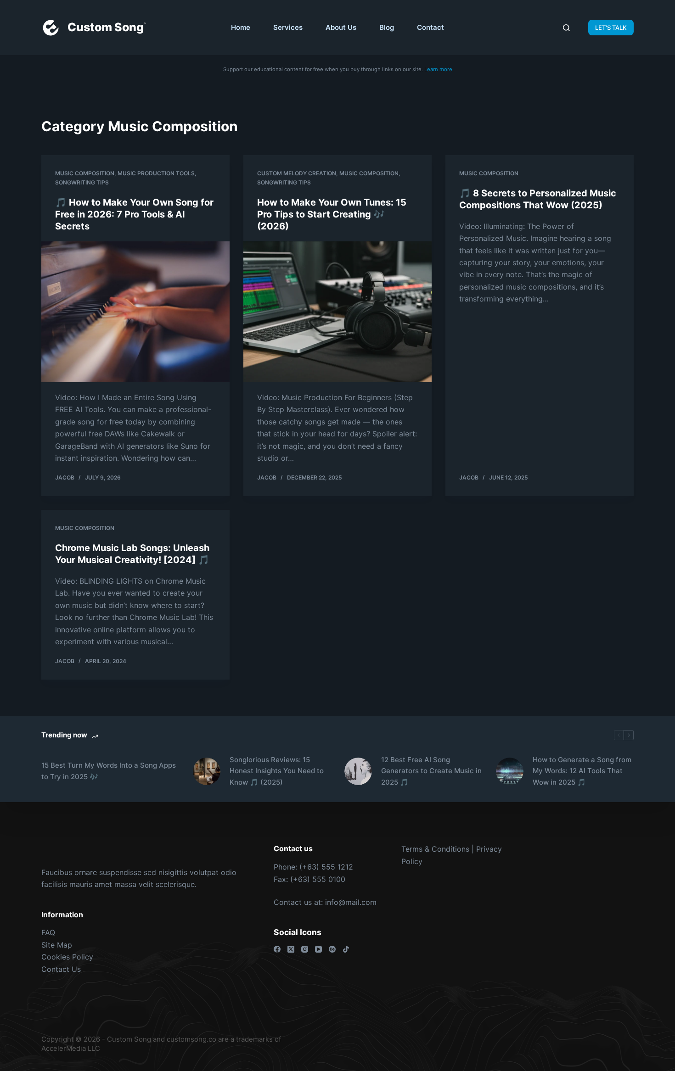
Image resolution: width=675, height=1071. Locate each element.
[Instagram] (304, 949)
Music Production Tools (156, 173)
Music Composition (84, 173)
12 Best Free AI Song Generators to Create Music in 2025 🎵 (431, 771)
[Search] (566, 27)
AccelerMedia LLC (70, 1048)
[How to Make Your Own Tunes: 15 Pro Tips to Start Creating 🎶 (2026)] (337, 312)
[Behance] (332, 949)
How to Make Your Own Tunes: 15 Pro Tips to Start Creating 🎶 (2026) (331, 214)
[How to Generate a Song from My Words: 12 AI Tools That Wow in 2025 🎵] (509, 771)
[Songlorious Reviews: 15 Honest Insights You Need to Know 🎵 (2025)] (206, 771)
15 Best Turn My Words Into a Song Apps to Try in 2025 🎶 (108, 771)
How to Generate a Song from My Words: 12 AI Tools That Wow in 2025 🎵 (582, 771)
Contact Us (61, 969)
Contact (430, 27)
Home (240, 27)
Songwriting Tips (82, 182)
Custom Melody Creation (296, 173)
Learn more (438, 69)
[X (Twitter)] (290, 949)
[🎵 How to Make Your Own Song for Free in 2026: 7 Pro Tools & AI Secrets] (135, 312)
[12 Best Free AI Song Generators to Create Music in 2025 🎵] (358, 771)
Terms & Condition (433, 848)
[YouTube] (318, 949)
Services (288, 27)
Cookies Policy (67, 956)
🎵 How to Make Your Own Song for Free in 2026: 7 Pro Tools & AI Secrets (134, 214)
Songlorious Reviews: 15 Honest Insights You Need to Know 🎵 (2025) (277, 771)
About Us (341, 27)
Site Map (56, 944)
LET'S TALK (611, 27)
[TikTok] (346, 949)
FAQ (48, 932)
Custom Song (106, 27)
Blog (386, 27)
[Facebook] (277, 949)
